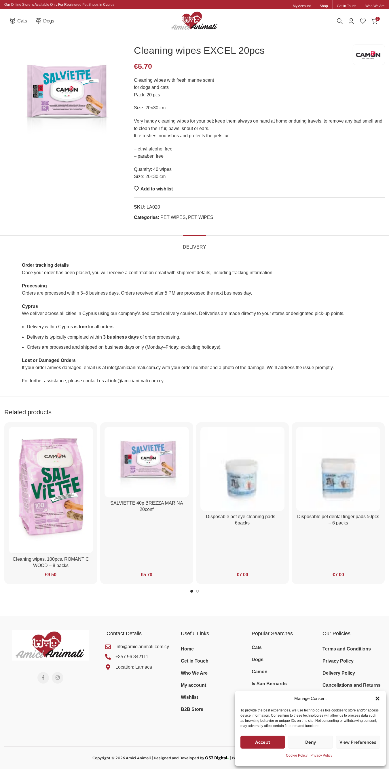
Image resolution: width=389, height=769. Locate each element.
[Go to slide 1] (191, 591)
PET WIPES (173, 217)
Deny (310, 742)
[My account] (351, 21)
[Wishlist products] (363, 21)
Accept (262, 742)
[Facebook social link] (43, 678)
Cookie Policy (297, 755)
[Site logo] (194, 20)
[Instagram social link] (57, 678)
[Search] (340, 21)
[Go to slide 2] (197, 591)
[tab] (194, 244)
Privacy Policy (321, 755)
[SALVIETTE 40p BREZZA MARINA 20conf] (147, 462)
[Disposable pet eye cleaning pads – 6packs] (242, 469)
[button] (377, 698)
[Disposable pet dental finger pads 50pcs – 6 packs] (338, 469)
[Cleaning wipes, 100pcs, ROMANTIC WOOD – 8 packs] (51, 490)
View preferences (357, 742)
